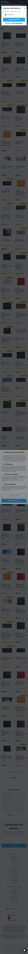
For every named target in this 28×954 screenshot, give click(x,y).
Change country (14, 19)
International (10, 14)
